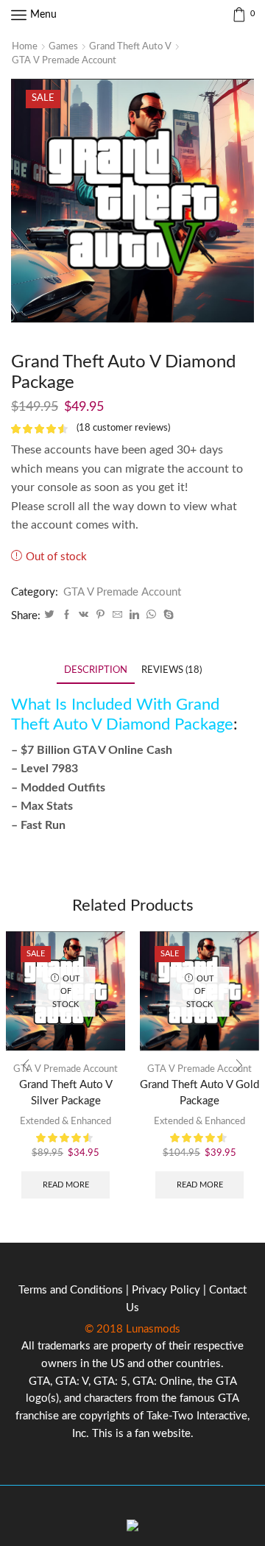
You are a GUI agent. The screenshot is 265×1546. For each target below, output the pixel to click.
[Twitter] (49, 616)
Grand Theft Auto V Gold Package (199, 1092)
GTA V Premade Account (64, 61)
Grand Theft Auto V (130, 47)
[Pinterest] (100, 616)
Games (63, 47)
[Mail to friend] (117, 616)
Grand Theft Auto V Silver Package (66, 1092)
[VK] (83, 616)
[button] (25, 1066)
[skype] (167, 616)
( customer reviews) (123, 428)
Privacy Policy (166, 1290)
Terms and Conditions (70, 1290)
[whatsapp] (151, 616)
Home (25, 47)
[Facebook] (66, 616)
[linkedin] (134, 616)
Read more (66, 1185)
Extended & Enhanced (65, 1121)
